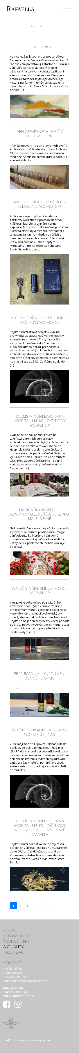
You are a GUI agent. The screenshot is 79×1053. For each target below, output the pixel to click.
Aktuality (13, 946)
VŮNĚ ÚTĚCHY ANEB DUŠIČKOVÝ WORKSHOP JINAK (39, 732)
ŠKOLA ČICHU (16, 941)
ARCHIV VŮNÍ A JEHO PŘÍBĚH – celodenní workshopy (40, 204)
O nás (9, 930)
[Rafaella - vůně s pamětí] (20, 8)
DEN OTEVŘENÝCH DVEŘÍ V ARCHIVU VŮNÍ (39, 133)
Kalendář (13, 952)
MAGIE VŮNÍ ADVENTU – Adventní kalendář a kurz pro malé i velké (39, 514)
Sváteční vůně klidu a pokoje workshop (39, 590)
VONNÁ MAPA (16, 936)
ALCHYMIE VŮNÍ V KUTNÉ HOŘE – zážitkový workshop (39, 320)
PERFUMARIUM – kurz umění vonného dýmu (39, 675)
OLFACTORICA (39, 46)
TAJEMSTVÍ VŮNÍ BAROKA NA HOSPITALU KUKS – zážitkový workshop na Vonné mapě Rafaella (39, 827)
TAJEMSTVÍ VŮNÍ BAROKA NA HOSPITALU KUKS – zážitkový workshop (39, 421)
